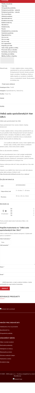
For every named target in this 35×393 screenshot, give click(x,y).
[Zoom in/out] (3, 384)
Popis (2, 106)
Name (2, 267)
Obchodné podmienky (6, 345)
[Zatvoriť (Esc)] (14, 384)
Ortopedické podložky (6, 333)
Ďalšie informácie (7, 180)
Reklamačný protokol (6, 352)
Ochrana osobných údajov (7, 355)
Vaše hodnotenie (5, 239)
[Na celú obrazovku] (7, 384)
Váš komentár (4, 245)
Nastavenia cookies (5, 359)
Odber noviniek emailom (7, 342)
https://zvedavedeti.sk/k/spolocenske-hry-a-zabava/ (14, 174)
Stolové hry (20, 91)
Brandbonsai (17, 376)
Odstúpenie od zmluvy (6, 349)
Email (2, 274)
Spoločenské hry (11, 91)
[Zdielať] (10, 384)
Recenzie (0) (4, 204)
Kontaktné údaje (4, 362)
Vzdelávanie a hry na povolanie (9, 327)
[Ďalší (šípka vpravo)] (9, 386)
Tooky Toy (8, 94)
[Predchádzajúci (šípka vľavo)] (4, 386)
